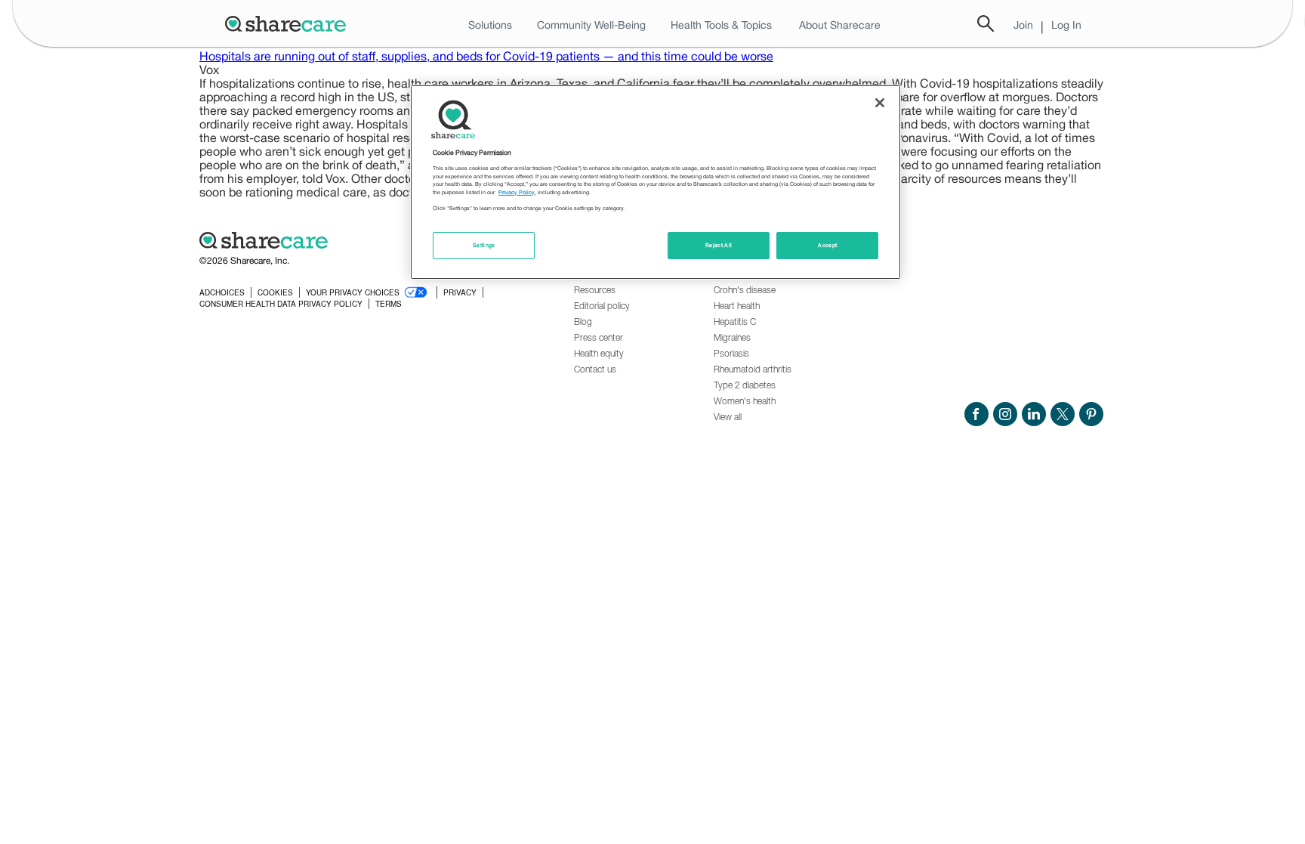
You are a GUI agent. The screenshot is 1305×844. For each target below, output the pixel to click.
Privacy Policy (516, 192)
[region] (655, 182)
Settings (484, 245)
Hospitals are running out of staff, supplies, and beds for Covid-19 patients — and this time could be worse (486, 56)
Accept (827, 245)
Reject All (719, 245)
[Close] (879, 102)
